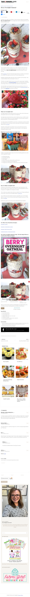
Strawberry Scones (4, 224)
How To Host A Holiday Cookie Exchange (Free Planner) (21, 400)
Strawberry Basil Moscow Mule (6, 229)
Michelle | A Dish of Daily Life (7, 412)
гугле (5, 453)
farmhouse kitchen (24, 87)
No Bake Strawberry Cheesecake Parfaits (8, 231)
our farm (7, 124)
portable (5, 198)
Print (2, 308)
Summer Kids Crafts (4, 340)
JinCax (2, 450)
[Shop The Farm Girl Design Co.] (15, 575)
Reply (27, 412)
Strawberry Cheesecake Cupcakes (7, 226)
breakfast (4, 73)
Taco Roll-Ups (19, 361)
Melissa (4, 442)
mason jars (7, 88)
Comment (3, 462)
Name (2, 475)
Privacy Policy (20, 595)
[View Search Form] (28, 1)
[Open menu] (27, 2)
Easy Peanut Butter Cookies (24, 340)
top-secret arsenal (12, 82)
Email (12, 475)
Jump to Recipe (4, 17)
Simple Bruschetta (20, 379)
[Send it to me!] (15, 550)
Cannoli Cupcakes (6, 398)
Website (22, 475)
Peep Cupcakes (6, 361)
